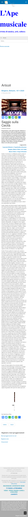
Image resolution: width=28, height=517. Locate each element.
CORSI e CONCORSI (17, 491)
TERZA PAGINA (14, 490)
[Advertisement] (14, 63)
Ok (25, 513)
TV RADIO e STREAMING (14, 488)
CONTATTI (14, 494)
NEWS (22, 486)
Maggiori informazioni (21, 515)
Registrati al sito (5, 439)
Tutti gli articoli (4, 442)
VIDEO (6, 490)
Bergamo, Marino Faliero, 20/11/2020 (17, 149)
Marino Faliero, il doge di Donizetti (18, 151)
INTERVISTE (16, 486)
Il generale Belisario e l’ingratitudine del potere (15, 147)
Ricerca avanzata (4, 46)
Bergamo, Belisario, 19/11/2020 (12, 90)
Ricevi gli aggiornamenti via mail (8, 436)
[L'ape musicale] (10, 2)
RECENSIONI (7, 486)
